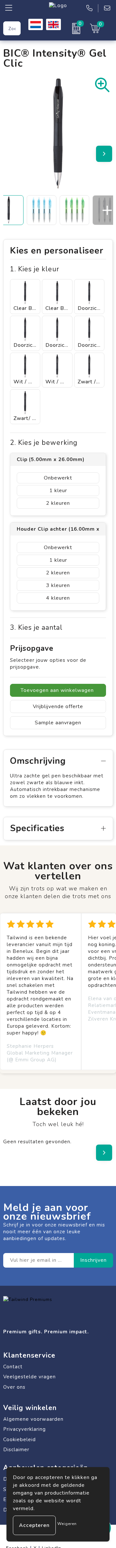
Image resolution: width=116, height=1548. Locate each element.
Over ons (14, 1387)
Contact (13, 1366)
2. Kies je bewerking (43, 442)
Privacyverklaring (24, 1429)
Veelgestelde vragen (29, 1376)
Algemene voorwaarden (33, 1419)
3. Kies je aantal (36, 627)
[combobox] (12, 28)
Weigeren (67, 1523)
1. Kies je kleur (34, 269)
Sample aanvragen (58, 722)
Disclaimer (16, 1449)
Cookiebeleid (19, 1439)
